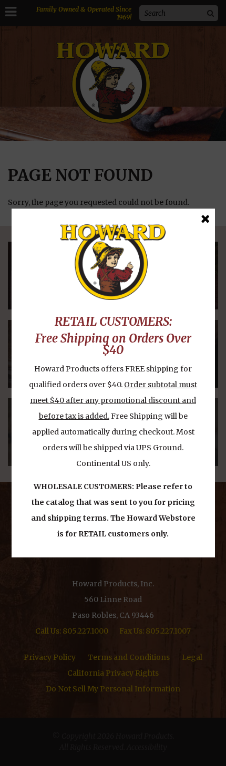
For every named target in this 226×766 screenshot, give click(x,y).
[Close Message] (205, 219)
